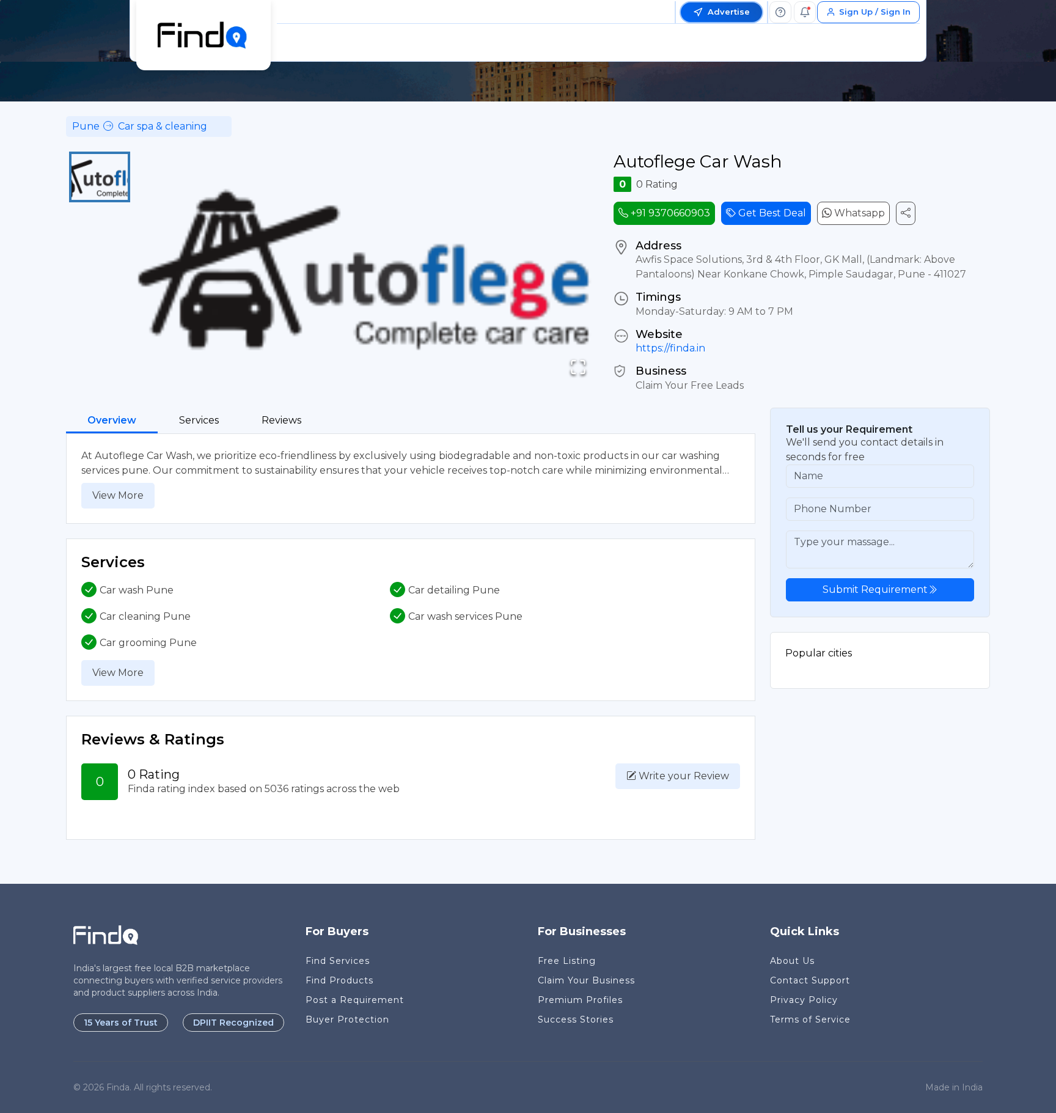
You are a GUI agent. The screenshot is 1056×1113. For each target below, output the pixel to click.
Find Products (339, 980)
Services (199, 420)
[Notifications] (805, 12)
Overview (111, 420)
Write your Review (682, 776)
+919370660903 (669, 213)
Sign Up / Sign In (875, 12)
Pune (86, 126)
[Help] (780, 12)
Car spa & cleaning (162, 126)
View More (118, 495)
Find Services (338, 960)
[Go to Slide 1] (99, 177)
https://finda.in (670, 348)
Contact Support (810, 980)
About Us (792, 960)
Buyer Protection (347, 1019)
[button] (366, 271)
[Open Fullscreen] (578, 367)
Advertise (729, 12)
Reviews (281, 420)
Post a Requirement (355, 999)
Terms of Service (810, 1019)
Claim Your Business (586, 980)
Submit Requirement (875, 589)
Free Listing (567, 960)
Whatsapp (858, 213)
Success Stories (576, 1019)
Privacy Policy (804, 999)
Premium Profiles (580, 999)
